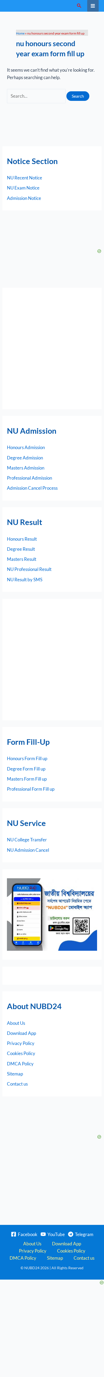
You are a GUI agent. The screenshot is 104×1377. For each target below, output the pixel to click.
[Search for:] (36, 96)
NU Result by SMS (24, 579)
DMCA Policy (20, 1063)
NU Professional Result (29, 569)
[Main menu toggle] (93, 6)
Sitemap (15, 1074)
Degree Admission (25, 458)
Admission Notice (24, 198)
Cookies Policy (21, 1053)
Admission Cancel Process (32, 488)
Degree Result (21, 549)
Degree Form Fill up (26, 769)
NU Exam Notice (23, 188)
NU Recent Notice (24, 177)
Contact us (17, 1084)
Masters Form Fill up (27, 779)
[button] (79, 5)
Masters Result (21, 559)
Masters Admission (25, 468)
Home (20, 33)
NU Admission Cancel (28, 850)
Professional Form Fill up (30, 789)
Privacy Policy (20, 1043)
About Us (16, 1023)
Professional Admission (29, 478)
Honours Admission (26, 447)
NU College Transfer (27, 839)
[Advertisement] (52, 348)
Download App (21, 1033)
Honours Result (22, 539)
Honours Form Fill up (27, 758)
